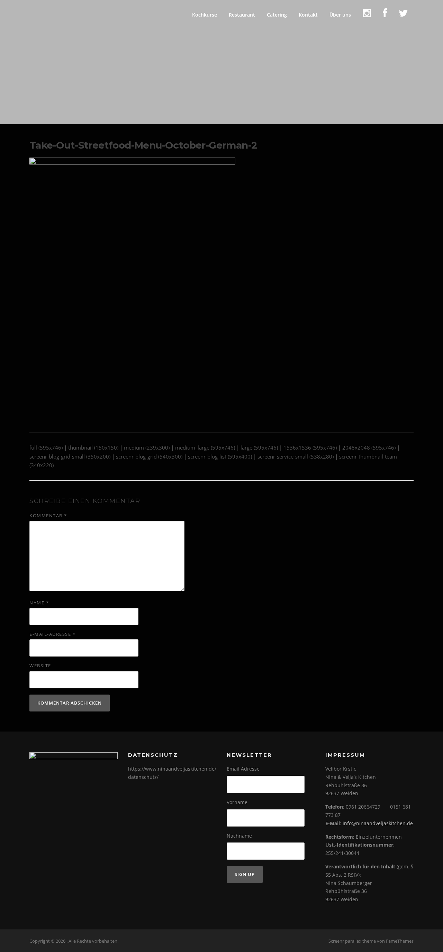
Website (40, 665)
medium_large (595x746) (205, 447)
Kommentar (48, 515)
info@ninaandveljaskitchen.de (378, 823)
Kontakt (308, 14)
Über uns (340, 14)
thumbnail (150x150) (93, 447)
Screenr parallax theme (352, 941)
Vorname (237, 802)
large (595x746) (259, 447)
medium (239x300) (147, 447)
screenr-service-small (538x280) (295, 456)
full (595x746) (46, 447)
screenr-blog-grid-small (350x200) (69, 456)
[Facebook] (385, 14)
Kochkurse (204, 14)
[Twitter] (403, 14)
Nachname (239, 835)
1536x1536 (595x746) (310, 447)
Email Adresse (243, 768)
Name (39, 603)
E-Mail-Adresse (52, 634)
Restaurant (242, 14)
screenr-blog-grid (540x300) (149, 456)
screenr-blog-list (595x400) (220, 456)
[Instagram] (367, 14)
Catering (277, 14)
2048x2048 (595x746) (369, 447)
